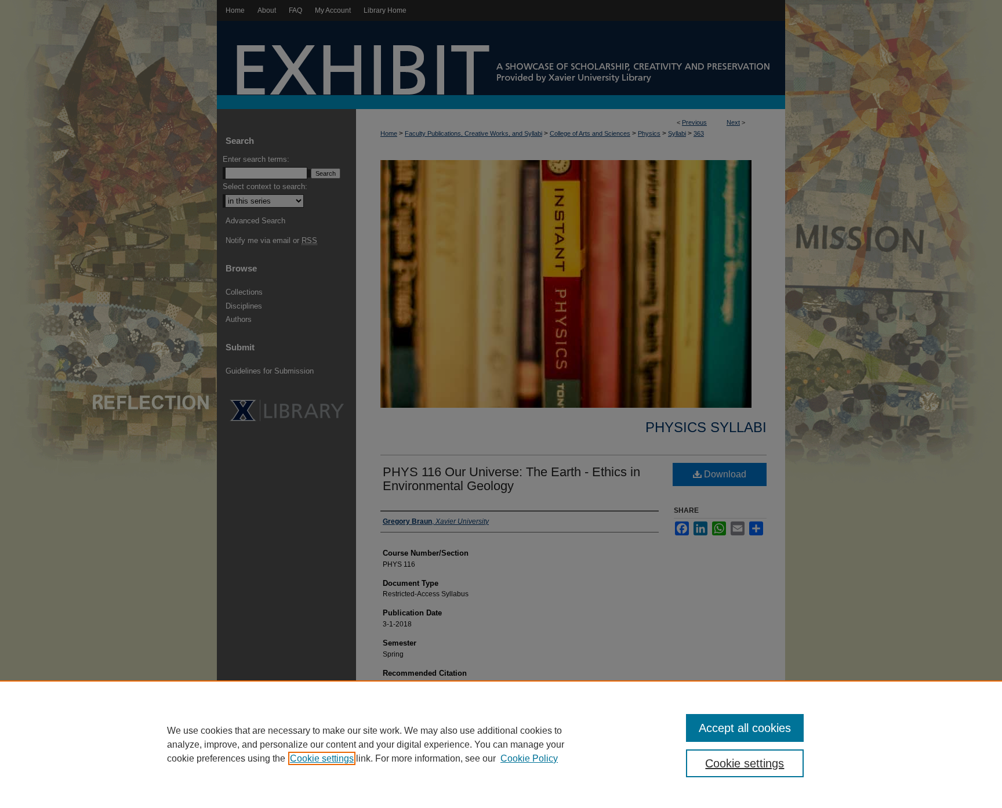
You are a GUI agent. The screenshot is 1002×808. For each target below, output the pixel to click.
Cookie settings (322, 758)
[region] (501, 744)
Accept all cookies (745, 728)
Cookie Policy (529, 758)
